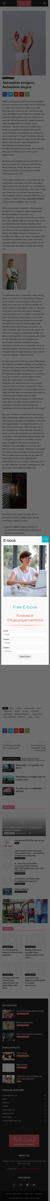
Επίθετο (6, 648)
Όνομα (6, 639)
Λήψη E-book (25, 656)
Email (5, 631)
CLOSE (45, 539)
